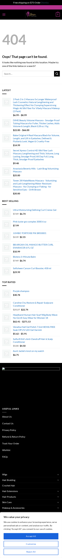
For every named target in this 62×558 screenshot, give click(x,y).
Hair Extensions (10, 491)
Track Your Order (10, 443)
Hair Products (9, 496)
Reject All (31, 552)
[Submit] (57, 74)
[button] (4, 14)
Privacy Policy (9, 430)
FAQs (5, 456)
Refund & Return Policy (13, 436)
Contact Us (7, 423)
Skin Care (7, 502)
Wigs (4, 474)
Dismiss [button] (45, 2)
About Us (7, 416)
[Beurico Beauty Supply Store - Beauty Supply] (31, 14)
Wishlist (6, 450)
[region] (31, 535)
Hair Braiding (8, 480)
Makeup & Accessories (13, 507)
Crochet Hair (8, 485)
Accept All (31, 536)
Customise (31, 544)
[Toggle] (58, 474)
